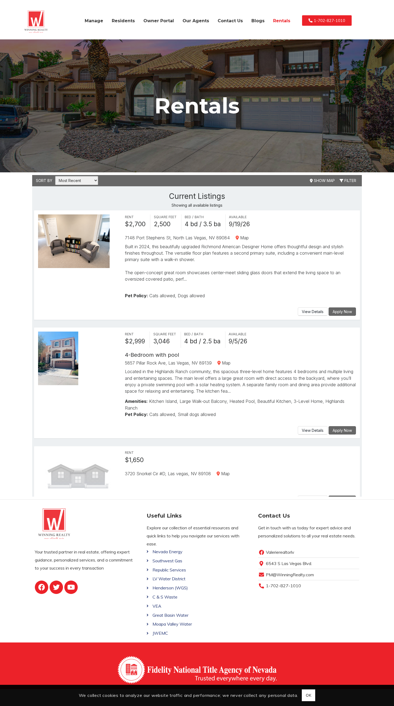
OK (308, 695)
